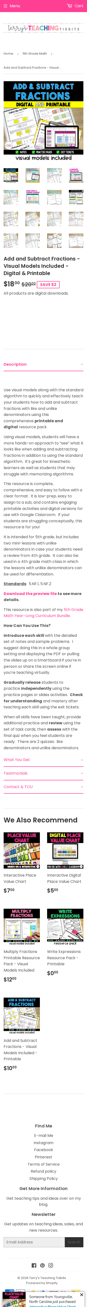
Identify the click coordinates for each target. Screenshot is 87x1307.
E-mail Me (43, 1135)
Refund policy (43, 1171)
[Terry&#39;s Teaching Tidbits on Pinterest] (42, 1266)
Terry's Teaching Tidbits (47, 1278)
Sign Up (74, 1242)
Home (8, 53)
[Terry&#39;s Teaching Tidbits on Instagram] (50, 1266)
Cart (78, 6)
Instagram (43, 1143)
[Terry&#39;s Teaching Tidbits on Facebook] (33, 1266)
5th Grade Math (35, 53)
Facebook (43, 1150)
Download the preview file (30, 593)
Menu (15, 6)
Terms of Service (44, 1164)
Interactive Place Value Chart (52, 1298)
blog (43, 1204)
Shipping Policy (43, 1178)
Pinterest (43, 1157)
